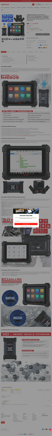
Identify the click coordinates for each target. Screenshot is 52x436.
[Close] (38, 209)
